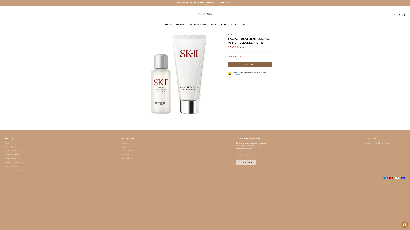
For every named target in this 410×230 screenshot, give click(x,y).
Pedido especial (128, 151)
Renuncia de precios (130, 159)
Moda (213, 24)
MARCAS (168, 24)
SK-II (230, 35)
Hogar (223, 24)
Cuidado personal (198, 24)
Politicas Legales (12, 155)
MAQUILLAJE (181, 24)
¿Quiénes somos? (12, 166)
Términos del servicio (14, 170)
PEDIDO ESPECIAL (238, 24)
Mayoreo (125, 155)
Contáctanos (10, 147)
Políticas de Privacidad (14, 159)
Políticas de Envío (12, 151)
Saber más (236, 75)
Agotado (250, 65)
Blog (7, 143)
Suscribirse (246, 162)
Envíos (124, 143)
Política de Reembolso (14, 162)
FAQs (123, 147)
